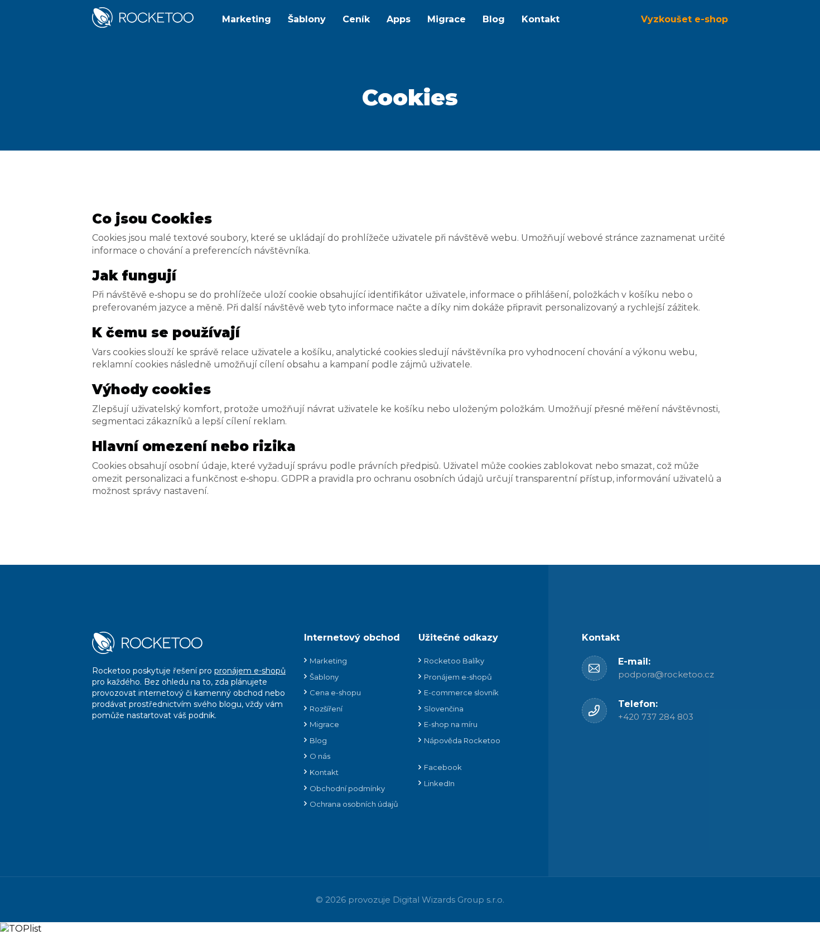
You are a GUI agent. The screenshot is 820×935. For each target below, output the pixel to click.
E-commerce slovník (461, 692)
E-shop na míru (450, 724)
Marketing (246, 19)
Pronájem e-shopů (458, 676)
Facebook (443, 767)
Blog (494, 19)
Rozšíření (326, 708)
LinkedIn (439, 783)
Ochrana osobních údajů (354, 804)
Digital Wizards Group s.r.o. (448, 899)
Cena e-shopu (335, 692)
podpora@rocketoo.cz (666, 674)
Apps (399, 19)
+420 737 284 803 (655, 716)
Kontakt (540, 19)
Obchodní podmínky (347, 788)
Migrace (446, 19)
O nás (320, 756)
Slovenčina (444, 708)
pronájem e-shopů (250, 671)
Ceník (356, 19)
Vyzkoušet (684, 19)
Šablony (307, 19)
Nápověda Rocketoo (462, 740)
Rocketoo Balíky (454, 660)
